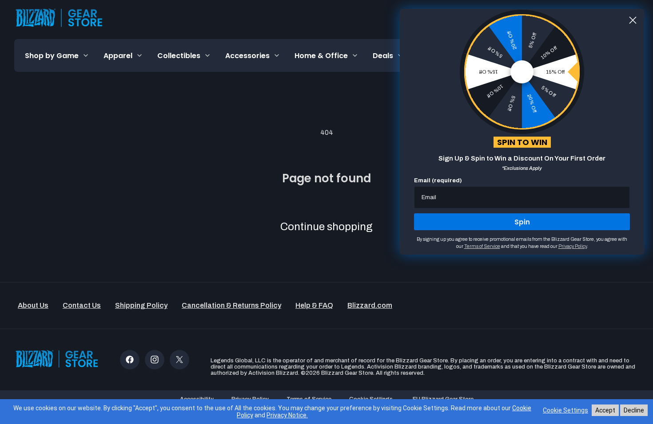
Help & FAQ (314, 305)
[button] (57, 55)
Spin (522, 222)
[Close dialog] (633, 20)
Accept (605, 410)
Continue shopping (326, 226)
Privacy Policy (572, 246)
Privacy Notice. (287, 415)
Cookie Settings (565, 410)
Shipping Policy (141, 305)
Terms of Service (482, 246)
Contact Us (82, 305)
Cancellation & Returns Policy (231, 305)
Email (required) (438, 180)
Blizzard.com (369, 305)
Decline (634, 410)
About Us (33, 305)
